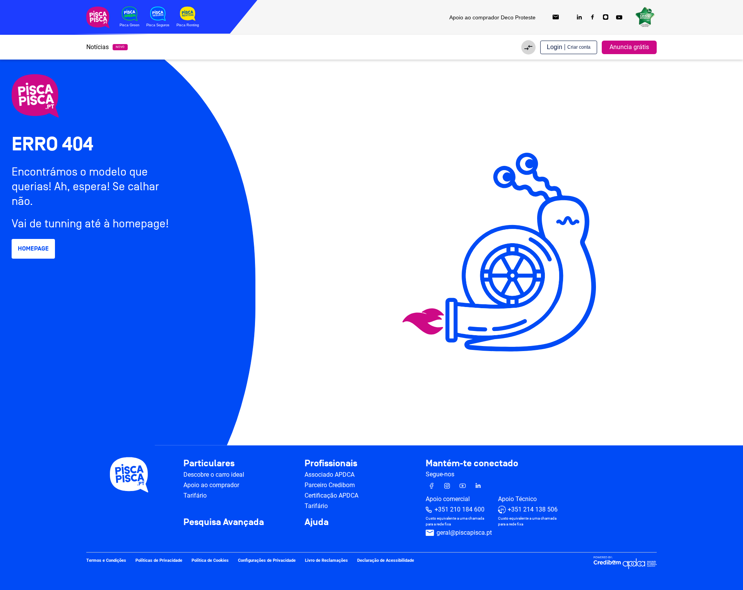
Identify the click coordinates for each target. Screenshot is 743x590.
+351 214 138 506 (533, 509)
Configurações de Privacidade (267, 560)
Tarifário (195, 495)
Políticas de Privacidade (158, 560)
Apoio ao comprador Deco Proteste (492, 17)
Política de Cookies (210, 560)
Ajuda (317, 522)
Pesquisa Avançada (223, 522)
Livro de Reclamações (326, 560)
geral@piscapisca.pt (464, 532)
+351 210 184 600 (459, 509)
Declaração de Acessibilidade (385, 560)
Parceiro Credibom (330, 485)
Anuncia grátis (629, 47)
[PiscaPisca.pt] (77, 96)
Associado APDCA (329, 474)
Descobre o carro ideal (213, 474)
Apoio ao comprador (211, 485)
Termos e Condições (106, 560)
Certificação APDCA (331, 495)
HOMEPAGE (33, 248)
